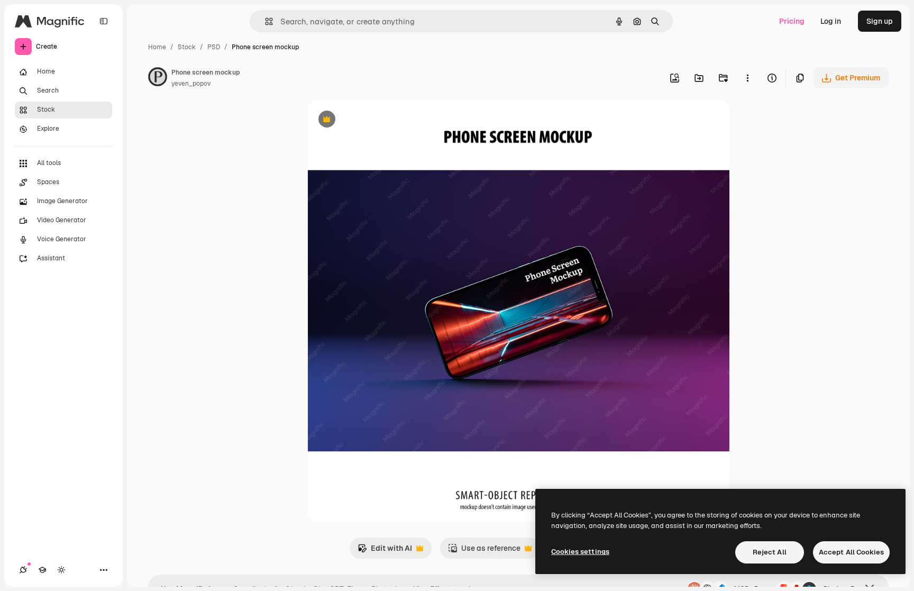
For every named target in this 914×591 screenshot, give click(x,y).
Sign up (879, 21)
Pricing (792, 21)
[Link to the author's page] (157, 78)
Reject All (770, 552)
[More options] (747, 77)
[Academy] (42, 569)
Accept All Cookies (851, 552)
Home (157, 47)
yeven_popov (191, 83)
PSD (213, 47)
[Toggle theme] (61, 569)
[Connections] (23, 569)
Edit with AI (385, 551)
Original (375, 120)
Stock (187, 47)
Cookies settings (580, 551)
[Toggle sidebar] (103, 21)
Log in (830, 21)
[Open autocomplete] (264, 21)
